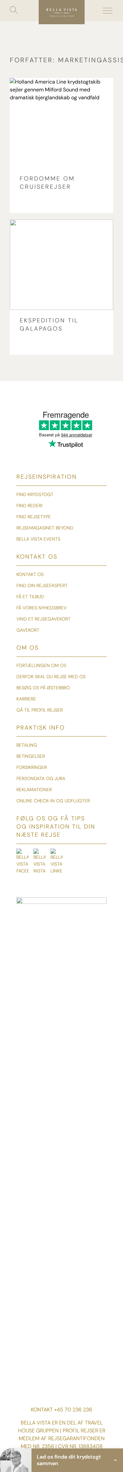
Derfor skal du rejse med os (51, 676)
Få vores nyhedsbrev (41, 608)
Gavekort (27, 630)
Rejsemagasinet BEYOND (44, 528)
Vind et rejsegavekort (43, 619)
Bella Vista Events (38, 539)
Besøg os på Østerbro (43, 688)
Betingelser (30, 756)
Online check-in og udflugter (53, 801)
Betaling (26, 745)
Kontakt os (30, 574)
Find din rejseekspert (42, 585)
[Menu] (107, 10)
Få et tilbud (30, 597)
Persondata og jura (40, 778)
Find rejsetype (33, 517)
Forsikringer (31, 767)
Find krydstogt (34, 494)
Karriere (26, 699)
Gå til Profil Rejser (39, 710)
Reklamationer (34, 790)
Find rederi (29, 505)
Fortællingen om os (41, 665)
